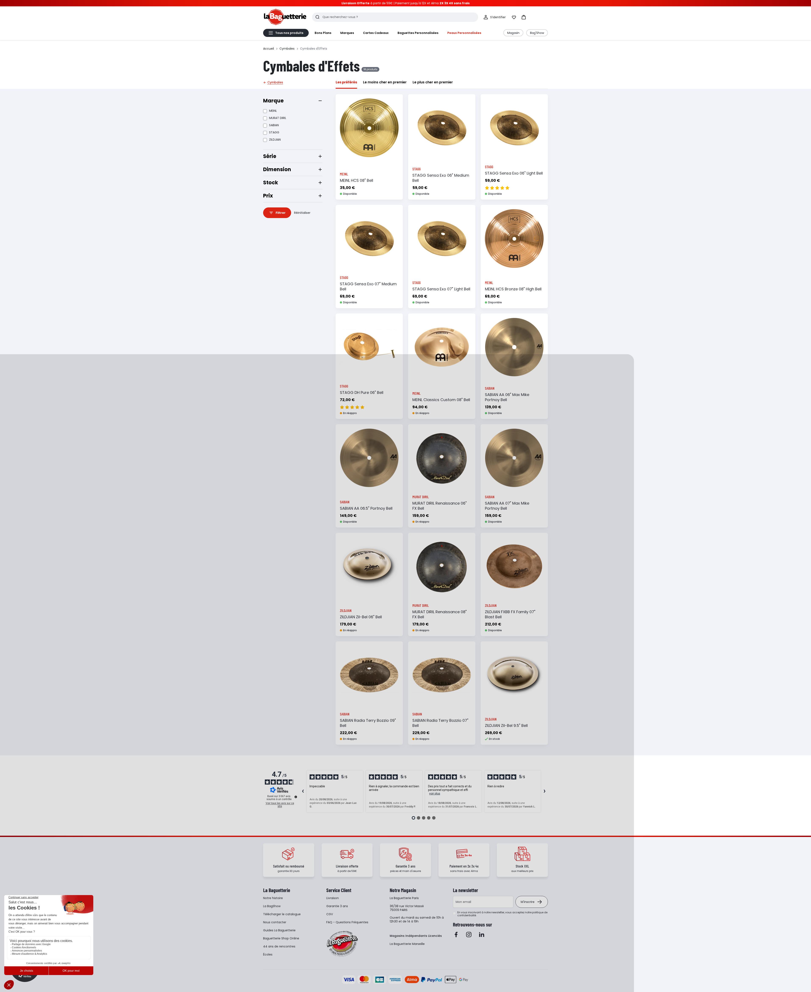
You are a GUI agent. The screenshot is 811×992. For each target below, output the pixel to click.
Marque (273, 100)
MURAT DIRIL (277, 118)
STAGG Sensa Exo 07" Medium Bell (368, 286)
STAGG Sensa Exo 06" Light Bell (514, 173)
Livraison (332, 898)
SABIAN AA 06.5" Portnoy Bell (366, 508)
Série (269, 156)
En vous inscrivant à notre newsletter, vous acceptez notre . (502, 914)
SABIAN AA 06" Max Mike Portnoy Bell (507, 397)
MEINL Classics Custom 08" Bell (441, 399)
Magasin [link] (513, 33)
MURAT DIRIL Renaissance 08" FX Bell (439, 614)
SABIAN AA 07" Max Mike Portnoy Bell (507, 506)
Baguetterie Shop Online (281, 938)
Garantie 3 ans (337, 906)
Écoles (267, 954)
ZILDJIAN (275, 139)
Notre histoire (273, 898)
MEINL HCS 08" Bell (356, 180)
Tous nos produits (289, 33)
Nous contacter (274, 922)
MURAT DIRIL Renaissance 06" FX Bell (439, 506)
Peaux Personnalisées (464, 33)
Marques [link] (347, 33)
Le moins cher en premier (385, 82)
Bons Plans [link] (323, 33)
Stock (270, 182)
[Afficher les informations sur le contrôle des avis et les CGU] (295, 797)
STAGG (274, 132)
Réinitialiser (302, 213)
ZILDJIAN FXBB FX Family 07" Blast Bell (510, 614)
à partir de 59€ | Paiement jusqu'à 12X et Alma (406, 3)
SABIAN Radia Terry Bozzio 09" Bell (368, 723)
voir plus (434, 793)
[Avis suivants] (544, 792)
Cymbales (287, 48)
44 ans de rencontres (279, 946)
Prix (268, 195)
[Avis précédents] (303, 792)
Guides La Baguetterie (279, 930)
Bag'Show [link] (537, 33)
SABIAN (274, 125)
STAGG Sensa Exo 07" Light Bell (441, 289)
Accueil (268, 48)
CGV (329, 914)
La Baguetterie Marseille (407, 944)
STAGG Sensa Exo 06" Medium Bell (440, 178)
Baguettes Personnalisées (418, 33)
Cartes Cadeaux (376, 33)
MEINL (273, 111)
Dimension (277, 169)
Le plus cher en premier (433, 82)
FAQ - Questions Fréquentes (347, 922)
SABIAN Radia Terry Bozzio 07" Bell (440, 723)
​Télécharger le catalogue (282, 914)
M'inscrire (528, 902)
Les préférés (346, 82)
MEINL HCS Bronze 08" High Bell (513, 289)
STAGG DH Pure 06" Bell (361, 392)
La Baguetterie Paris (404, 898)
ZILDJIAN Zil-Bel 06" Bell (361, 617)
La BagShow (272, 906)
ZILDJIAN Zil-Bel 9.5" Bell (506, 725)
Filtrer (281, 213)
